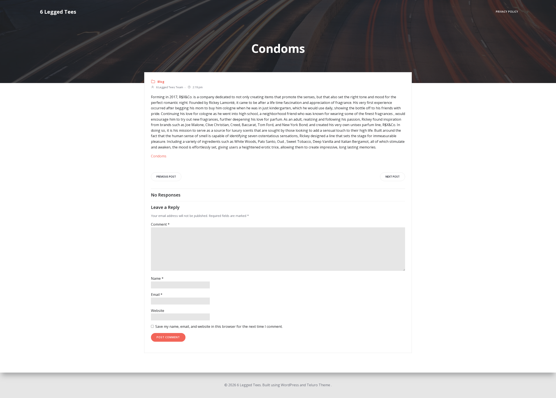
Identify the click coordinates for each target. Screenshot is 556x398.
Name (157, 278)
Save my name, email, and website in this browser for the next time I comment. (219, 326)
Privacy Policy (507, 11)
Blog (160, 82)
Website (157, 310)
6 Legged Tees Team (169, 87)
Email (156, 294)
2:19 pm (197, 87)
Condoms (158, 156)
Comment (160, 224)
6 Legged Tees (58, 11)
